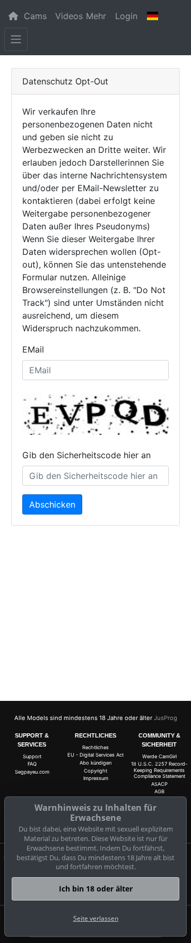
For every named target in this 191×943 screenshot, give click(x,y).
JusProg (165, 718)
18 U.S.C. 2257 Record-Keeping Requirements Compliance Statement (159, 770)
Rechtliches (95, 747)
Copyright (95, 771)
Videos (69, 16)
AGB (159, 791)
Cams (35, 16)
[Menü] (16, 39)
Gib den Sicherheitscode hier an (86, 455)
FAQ (32, 764)
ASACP (159, 784)
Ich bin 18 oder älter (96, 889)
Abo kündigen (95, 763)
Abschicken (52, 504)
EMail (33, 349)
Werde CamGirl (159, 756)
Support (32, 756)
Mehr (96, 16)
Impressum (95, 778)
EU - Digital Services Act (95, 755)
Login (126, 16)
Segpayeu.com (32, 772)
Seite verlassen (95, 918)
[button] (152, 16)
